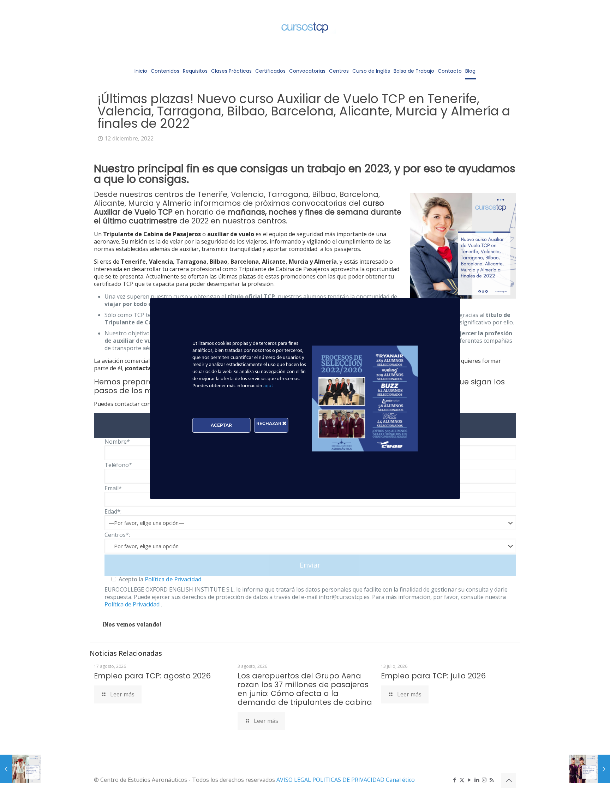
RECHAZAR (269, 423)
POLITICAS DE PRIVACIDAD (349, 780)
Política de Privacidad (172, 579)
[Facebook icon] (454, 779)
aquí (268, 386)
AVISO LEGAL (294, 780)
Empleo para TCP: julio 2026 (433, 676)
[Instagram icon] (484, 779)
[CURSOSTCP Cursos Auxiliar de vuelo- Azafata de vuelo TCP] (305, 26)
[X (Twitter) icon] (462, 779)
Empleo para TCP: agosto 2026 (152, 676)
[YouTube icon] (469, 779)
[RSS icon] (491, 779)
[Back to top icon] (508, 780)
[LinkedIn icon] (476, 779)
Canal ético (400, 780)
